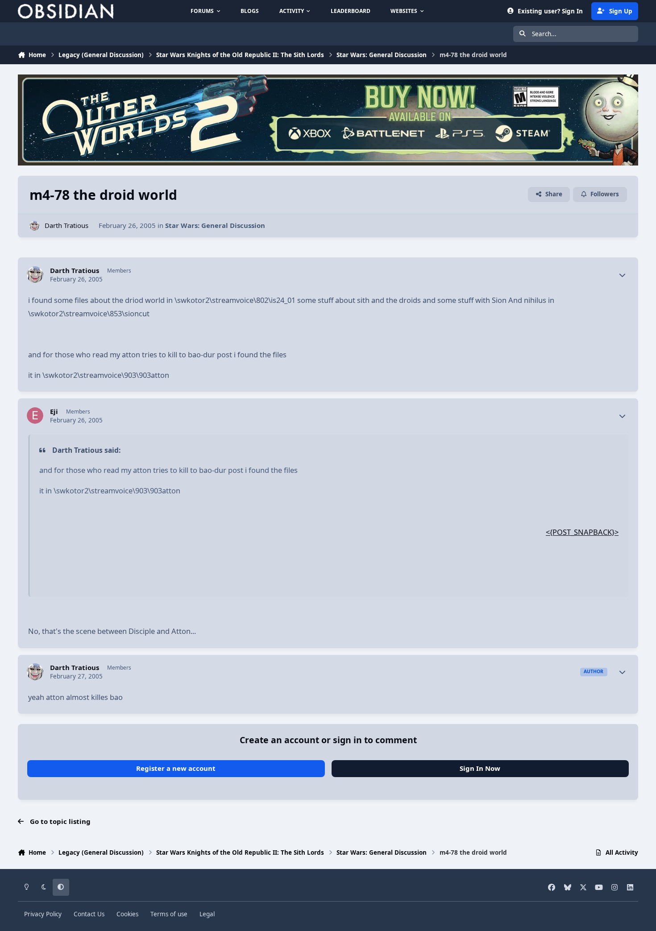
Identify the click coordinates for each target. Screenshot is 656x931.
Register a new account (176, 768)
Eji (54, 411)
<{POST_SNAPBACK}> (582, 532)
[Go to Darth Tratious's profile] (34, 226)
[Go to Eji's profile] (35, 415)
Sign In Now (480, 768)
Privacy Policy (43, 914)
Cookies (127, 914)
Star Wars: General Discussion (215, 225)
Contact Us (89, 914)
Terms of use (168, 914)
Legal (207, 914)
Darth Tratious (66, 225)
